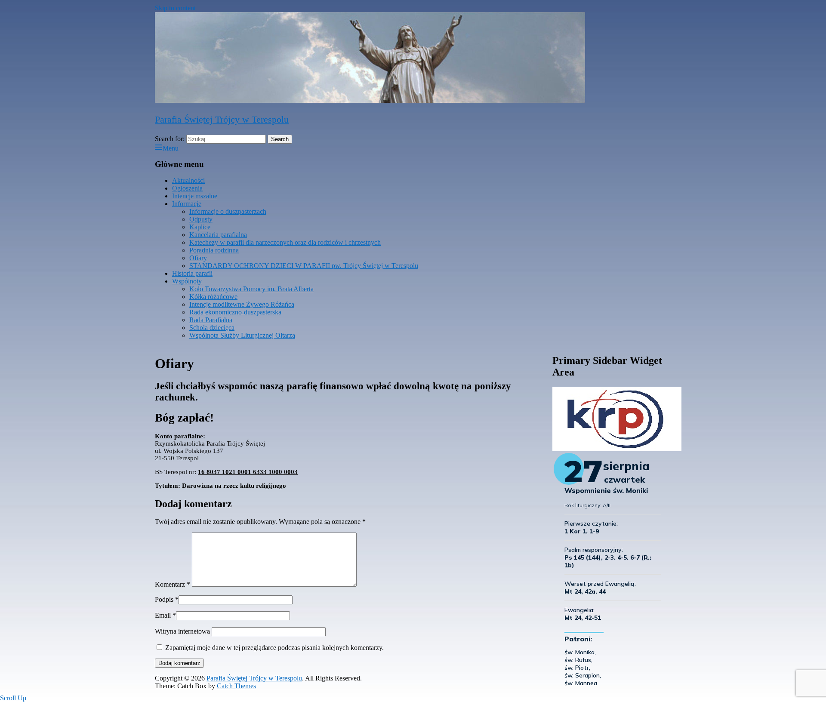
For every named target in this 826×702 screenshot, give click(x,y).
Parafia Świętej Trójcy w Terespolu (222, 119)
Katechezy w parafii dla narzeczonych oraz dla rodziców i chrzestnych (285, 242)
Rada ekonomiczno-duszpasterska (235, 312)
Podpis (164, 599)
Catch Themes (236, 686)
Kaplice (199, 227)
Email (163, 615)
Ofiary (198, 258)
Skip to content (175, 8)
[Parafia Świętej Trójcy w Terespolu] (370, 100)
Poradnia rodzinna (214, 250)
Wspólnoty (187, 281)
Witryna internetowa (182, 631)
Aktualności (188, 180)
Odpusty (201, 219)
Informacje (186, 203)
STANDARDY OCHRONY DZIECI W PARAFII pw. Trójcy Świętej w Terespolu (303, 265)
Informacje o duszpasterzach (227, 211)
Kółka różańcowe (213, 296)
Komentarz (172, 584)
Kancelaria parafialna (218, 234)
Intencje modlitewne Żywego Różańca (241, 304)
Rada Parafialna (210, 319)
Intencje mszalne (194, 196)
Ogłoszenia (187, 188)
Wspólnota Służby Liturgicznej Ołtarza (242, 335)
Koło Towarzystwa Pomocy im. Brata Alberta (251, 288)
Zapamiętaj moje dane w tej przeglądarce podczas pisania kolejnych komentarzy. (274, 647)
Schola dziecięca (211, 327)
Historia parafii (192, 273)
